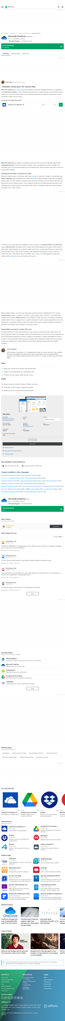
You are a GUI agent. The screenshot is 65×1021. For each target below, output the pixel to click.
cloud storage (20, 89)
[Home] (2, 33)
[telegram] (21, 998)
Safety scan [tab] (26, 53)
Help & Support (5, 982)
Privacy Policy (47, 984)
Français (21, 1005)
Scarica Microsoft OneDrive (30, 486)
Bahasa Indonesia (28, 1005)
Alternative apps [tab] (15, 53)
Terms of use (47, 982)
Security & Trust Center (7, 979)
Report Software (9, 447)
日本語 (39, 1005)
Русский (23, 1007)
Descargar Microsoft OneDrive (51, 486)
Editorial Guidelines (6, 986)
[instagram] (5, 998)
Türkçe (38, 1007)
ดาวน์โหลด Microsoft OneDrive (33, 492)
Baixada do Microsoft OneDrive (10, 483)
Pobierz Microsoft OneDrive (50, 481)
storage (34, 176)
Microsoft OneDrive (20, 36)
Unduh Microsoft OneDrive (9, 475)
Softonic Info (4, 977)
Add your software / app (7, 988)
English (11, 1005)
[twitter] (32, 440)
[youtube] (18, 998)
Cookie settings (48, 988)
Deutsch (6, 1005)
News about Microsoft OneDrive (13, 450)
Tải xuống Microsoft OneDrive (34, 478)
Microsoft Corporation (8, 418)
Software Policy (27, 985)
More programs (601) (8, 420)
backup (40, 183)
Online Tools (4, 990)
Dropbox (37, 254)
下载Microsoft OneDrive (33, 489)
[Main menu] (2, 7)
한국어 (3, 1007)
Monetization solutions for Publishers (28, 978)
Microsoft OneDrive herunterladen (11, 489)
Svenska (28, 1007)
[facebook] (29, 440)
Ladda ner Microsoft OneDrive (29, 481)
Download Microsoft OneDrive (33, 483)
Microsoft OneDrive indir (8, 481)
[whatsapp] (35, 440)
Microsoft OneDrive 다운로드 (9, 486)
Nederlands (8, 1007)
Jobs (2, 984)
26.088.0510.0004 (49, 419)
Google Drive (14, 256)
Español (16, 1005)
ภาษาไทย (33, 1007)
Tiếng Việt (3, 1009)
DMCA (45, 977)
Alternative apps (9, 454)
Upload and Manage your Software (29, 982)
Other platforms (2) (28, 426)
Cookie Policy (47, 986)
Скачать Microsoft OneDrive (29, 475)
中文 (8, 1009)
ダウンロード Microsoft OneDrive (11, 478)
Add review (32, 444)
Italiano (35, 1005)
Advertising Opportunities (26, 988)
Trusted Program (15, 41)
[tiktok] (9, 998)
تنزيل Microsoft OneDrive (51, 489)
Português (18, 1007)
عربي (2, 1005)
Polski (13, 1007)
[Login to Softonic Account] (62, 7)
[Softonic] (9, 7)
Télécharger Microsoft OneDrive (10, 492)
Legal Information (48, 979)
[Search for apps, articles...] (59, 7)
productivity (11, 167)
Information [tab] (6, 53)
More (32, 593)
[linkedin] (15, 998)
